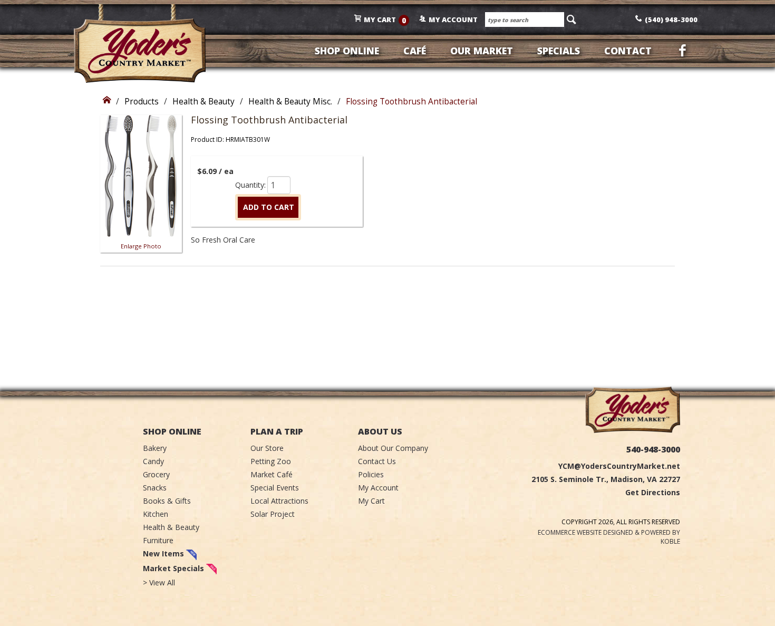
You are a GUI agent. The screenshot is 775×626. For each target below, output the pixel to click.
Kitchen (155, 514)
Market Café (271, 474)
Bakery (155, 448)
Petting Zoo (270, 461)
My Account (378, 488)
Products (141, 101)
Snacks (155, 488)
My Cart (371, 501)
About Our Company (393, 448)
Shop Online (347, 50)
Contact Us (377, 461)
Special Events (274, 488)
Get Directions (652, 492)
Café (414, 50)
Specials (558, 50)
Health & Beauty (203, 101)
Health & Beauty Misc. (290, 101)
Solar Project (272, 514)
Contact (628, 50)
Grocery (156, 474)
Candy (153, 461)
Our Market (481, 50)
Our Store (267, 448)
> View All (159, 582)
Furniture (158, 540)
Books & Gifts (167, 501)
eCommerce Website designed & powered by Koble (609, 537)
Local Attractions (279, 501)
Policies (371, 474)
